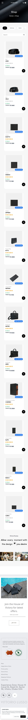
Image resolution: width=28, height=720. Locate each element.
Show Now (5, 646)
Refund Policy (4, 674)
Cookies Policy (4, 680)
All (4, 28)
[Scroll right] (24, 28)
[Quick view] (23, 70)
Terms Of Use (4, 671)
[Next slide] (26, 556)
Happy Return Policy (6, 666)
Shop (2, 663)
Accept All (23, 716)
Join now (14, 622)
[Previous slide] (2, 556)
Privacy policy (4, 669)
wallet (20, 28)
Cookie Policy (16, 716)
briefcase (12, 28)
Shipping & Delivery (6, 677)
